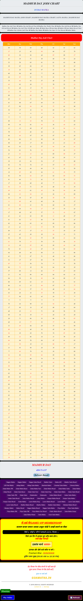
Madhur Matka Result (27, 505)
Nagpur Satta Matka (49, 508)
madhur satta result (70, 482)
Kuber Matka (22, 501)
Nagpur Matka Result (33, 508)
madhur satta (48, 482)
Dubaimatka (33, 495)
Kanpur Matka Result (54, 498)
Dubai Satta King (46, 492)
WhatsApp (5, 591)
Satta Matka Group (70, 511)
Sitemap (46, 587)
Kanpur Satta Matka (69, 498)
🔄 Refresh (75, 598)
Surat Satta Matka (54, 514)
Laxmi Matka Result (49, 501)
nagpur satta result (35, 482)
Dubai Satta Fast (33, 492)
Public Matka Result (56, 511)
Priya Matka (61, 508)
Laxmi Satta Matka (74, 501)
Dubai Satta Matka (59, 492)
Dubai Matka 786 (8, 488)
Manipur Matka (9, 508)
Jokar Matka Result (28, 498)
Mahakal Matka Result (69, 505)
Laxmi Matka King (34, 501)
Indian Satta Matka (70, 495)
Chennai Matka (74, 485)
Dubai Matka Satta (64, 488)
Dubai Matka (76, 488)
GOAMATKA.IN (41, 578)
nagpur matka (10, 482)
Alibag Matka (20, 485)
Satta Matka (41, 514)
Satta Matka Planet (29, 514)
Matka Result (20, 508)
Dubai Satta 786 (12, 495)
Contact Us (37, 587)
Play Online (7, 597)
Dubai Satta (23, 495)
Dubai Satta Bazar (19, 492)
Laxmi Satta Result (12, 505)
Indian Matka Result (55, 495)
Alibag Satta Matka (33, 485)
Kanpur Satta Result (9, 501)
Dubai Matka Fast (35, 488)
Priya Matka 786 (12, 511)
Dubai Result (7, 492)
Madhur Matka (41, 505)
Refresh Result (41, 475)
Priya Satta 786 (24, 511)
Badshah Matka (46, 485)
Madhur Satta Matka (54, 505)
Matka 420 (58, 482)
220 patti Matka (8, 485)
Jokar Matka (40, 498)
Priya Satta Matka (73, 508)
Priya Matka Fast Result (39, 511)
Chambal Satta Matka (60, 485)
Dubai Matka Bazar (21, 488)
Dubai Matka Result (49, 488)
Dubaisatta (43, 495)
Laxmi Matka (61, 501)
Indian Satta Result (13, 498)
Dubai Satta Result (73, 492)
